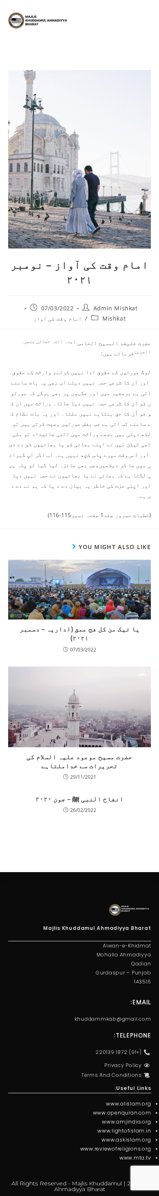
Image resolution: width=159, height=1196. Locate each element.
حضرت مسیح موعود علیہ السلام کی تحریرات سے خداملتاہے (79, 761)
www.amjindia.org (126, 1121)
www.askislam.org (126, 1139)
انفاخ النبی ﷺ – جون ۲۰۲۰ (79, 798)
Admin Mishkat (115, 308)
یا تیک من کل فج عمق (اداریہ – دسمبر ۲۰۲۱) (80, 633)
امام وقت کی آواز (57, 318)
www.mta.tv (135, 1157)
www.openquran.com (122, 1112)
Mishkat (114, 318)
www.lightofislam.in (124, 1130)
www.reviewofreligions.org (115, 1148)
